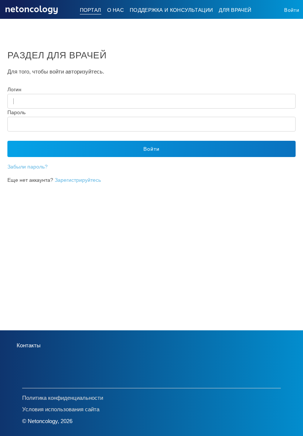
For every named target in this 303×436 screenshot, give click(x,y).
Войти (291, 10)
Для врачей (235, 10)
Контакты (29, 345)
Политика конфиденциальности (62, 398)
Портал (90, 10)
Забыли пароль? (27, 167)
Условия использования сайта (60, 409)
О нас (115, 10)
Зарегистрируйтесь (78, 180)
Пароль (16, 112)
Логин (14, 89)
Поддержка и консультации (171, 10)
